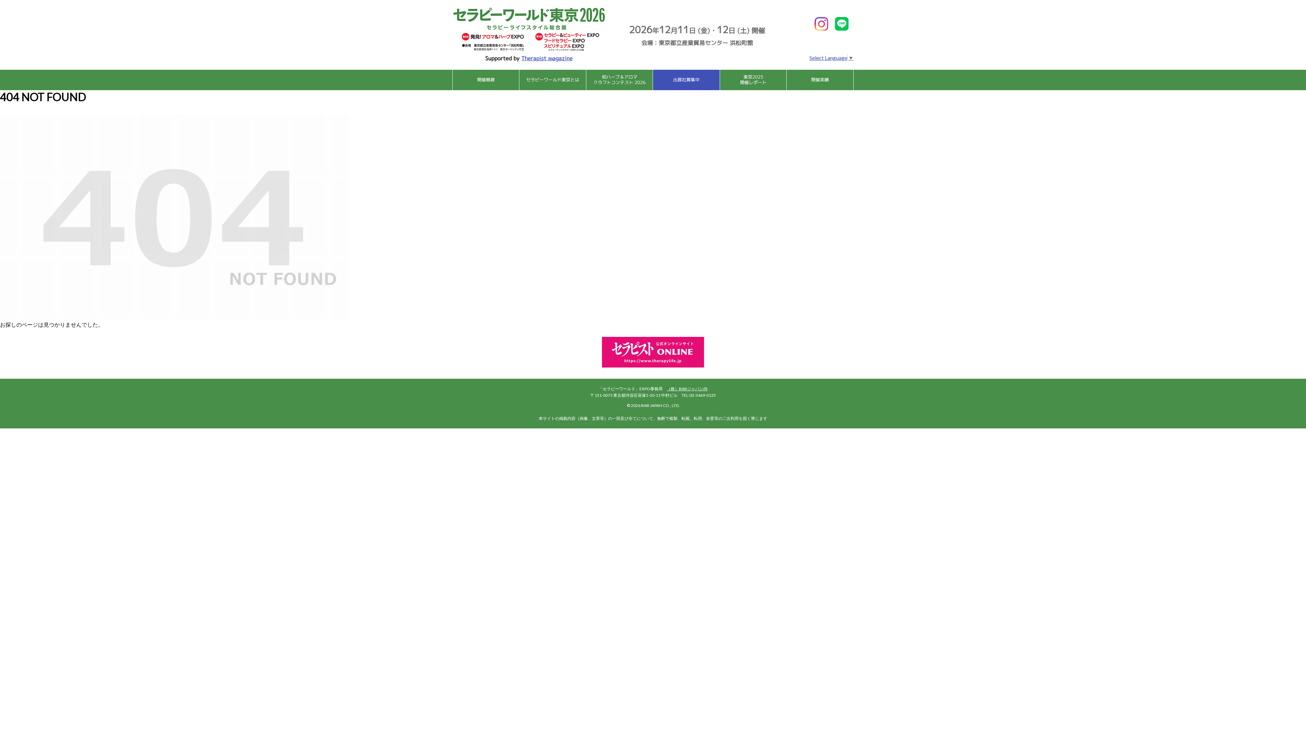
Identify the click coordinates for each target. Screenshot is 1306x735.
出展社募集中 (686, 80)
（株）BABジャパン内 (687, 388)
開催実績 (820, 80)
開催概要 (486, 80)
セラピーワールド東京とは (552, 80)
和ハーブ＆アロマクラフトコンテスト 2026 (619, 79)
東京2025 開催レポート (753, 79)
